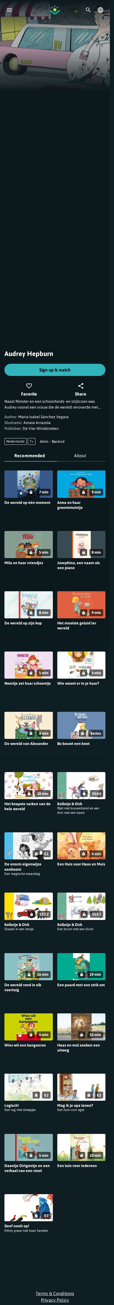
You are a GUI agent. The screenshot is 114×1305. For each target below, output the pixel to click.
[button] (28, 496)
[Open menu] (9, 10)
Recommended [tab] (29, 455)
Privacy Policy (55, 1300)
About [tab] (80, 455)
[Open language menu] (100, 10)
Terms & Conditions (55, 1293)
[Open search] (88, 10)
